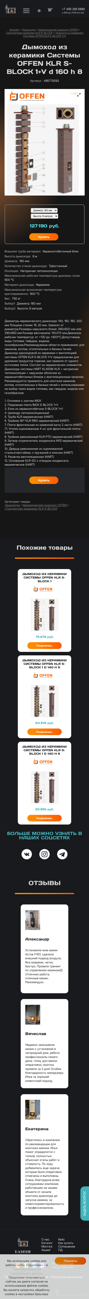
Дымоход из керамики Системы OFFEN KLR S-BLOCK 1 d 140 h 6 (44, 750)
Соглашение (66, 1246)
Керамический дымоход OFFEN (58, 29)
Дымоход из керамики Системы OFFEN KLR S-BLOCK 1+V (53, 34)
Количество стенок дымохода (26, 266)
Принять (70, 1261)
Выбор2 (10, 308)
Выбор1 (10, 303)
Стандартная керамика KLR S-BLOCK (29, 32)
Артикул (36, 80)
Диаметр (11, 261)
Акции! (45, 1250)
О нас (45, 1239)
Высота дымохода (18, 256)
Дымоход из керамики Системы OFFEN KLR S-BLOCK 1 (44, 577)
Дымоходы (29, 29)
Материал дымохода (19, 284)
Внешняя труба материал (23, 251)
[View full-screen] (78, 94)
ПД (60, 1250)
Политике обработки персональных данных (26, 1271)
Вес (7, 298)
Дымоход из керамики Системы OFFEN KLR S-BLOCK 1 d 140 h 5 (44, 663)
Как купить (65, 1243)
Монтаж (47, 1246)
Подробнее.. (44, 645)
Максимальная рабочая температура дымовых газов (42, 275)
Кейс (61, 1239)
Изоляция (12, 271)
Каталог (14, 29)
